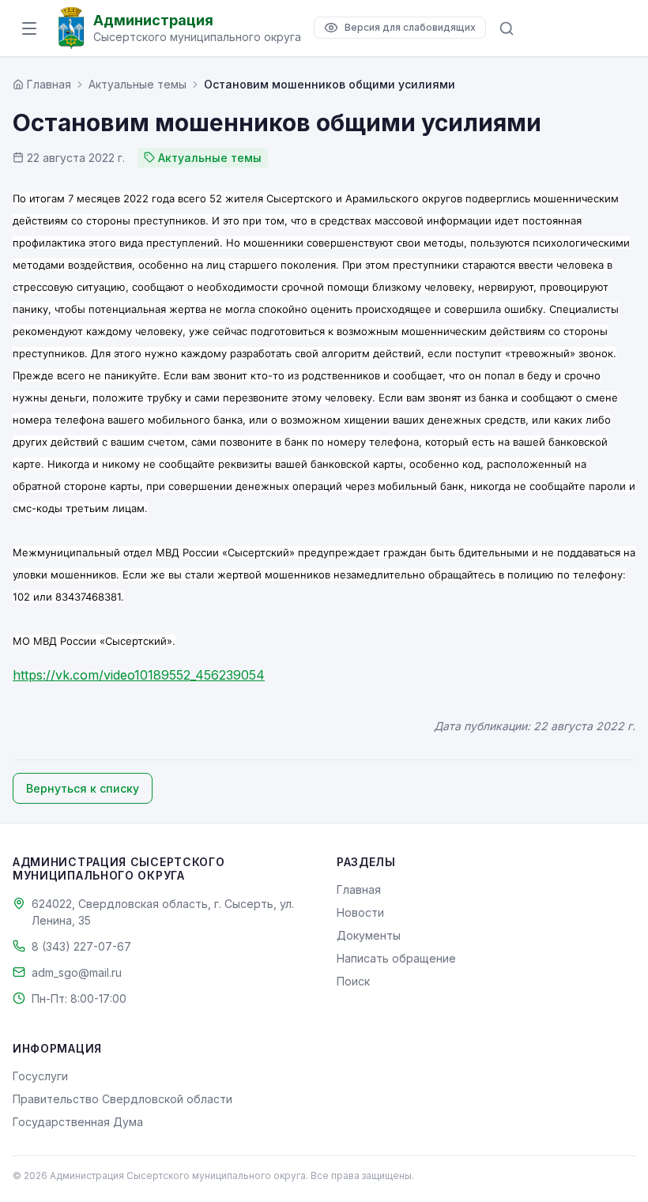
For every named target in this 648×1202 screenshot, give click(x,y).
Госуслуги (40, 1076)
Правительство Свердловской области (122, 1099)
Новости (360, 912)
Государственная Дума (78, 1122)
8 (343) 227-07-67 (81, 946)
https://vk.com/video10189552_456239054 (139, 675)
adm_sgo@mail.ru (77, 972)
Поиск (353, 981)
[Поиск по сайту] (506, 28)
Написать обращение (396, 958)
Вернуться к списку (82, 788)
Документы (369, 935)
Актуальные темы (137, 84)
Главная (359, 889)
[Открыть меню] (29, 28)
